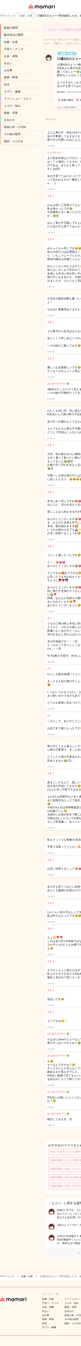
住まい (8, 63)
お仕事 (8, 70)
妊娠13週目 (67, 100)
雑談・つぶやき (13, 141)
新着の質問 (11, 27)
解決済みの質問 (13, 34)
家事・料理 (11, 77)
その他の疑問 (12, 134)
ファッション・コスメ (17, 98)
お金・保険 (11, 56)
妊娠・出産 (11, 42)
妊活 (6, 84)
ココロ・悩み (12, 105)
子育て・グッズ (13, 49)
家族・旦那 (11, 112)
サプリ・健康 (12, 91)
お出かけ (9, 119)
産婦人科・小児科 (15, 127)
